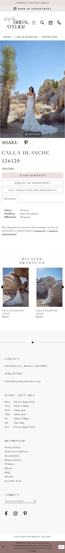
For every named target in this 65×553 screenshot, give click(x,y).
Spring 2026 (49, 37)
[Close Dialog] (3, 547)
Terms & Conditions (16, 451)
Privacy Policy (13, 447)
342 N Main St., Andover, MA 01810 (26, 366)
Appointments (13, 460)
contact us (39, 231)
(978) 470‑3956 (13, 374)
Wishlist (9, 464)
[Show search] (42, 22)
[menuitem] (34, 22)
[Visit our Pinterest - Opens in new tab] (25, 513)
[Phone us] (59, 22)
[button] (34, 22)
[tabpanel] (32, 89)
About (8, 468)
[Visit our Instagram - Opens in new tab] (15, 513)
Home (7, 37)
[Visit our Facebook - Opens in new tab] (6, 513)
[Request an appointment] (50, 22)
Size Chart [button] (8, 168)
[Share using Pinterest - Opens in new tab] (26, 143)
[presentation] (16, 287)
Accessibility (12, 456)
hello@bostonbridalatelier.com (23, 381)
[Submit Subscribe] (35, 501)
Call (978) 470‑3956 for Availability (32, 190)
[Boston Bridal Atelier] (16, 22)
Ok (61, 547)
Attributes (10, 198)
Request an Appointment (32, 183)
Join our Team (13, 481)
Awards (9, 476)
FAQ (7, 472)
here (34, 551)
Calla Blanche (26, 37)
